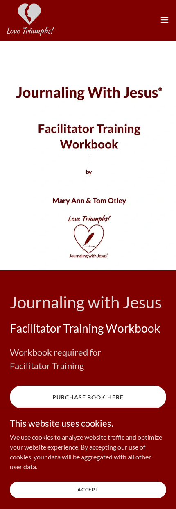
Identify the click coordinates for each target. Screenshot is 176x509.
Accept (88, 489)
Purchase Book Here (88, 397)
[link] (30, 19)
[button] (164, 19)
